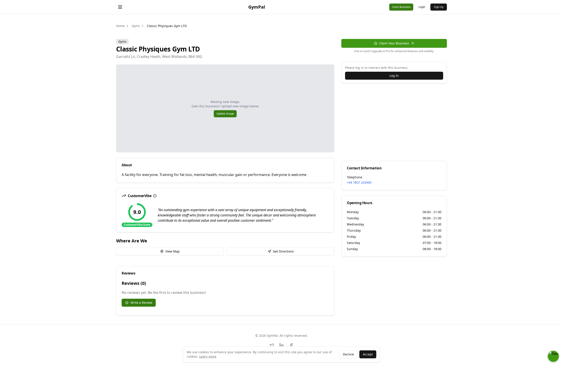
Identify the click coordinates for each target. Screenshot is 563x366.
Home (120, 26)
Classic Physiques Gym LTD (167, 26)
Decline (348, 354)
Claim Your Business (394, 43)
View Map (172, 251)
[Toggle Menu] (120, 7)
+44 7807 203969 (359, 182)
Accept (368, 354)
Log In (394, 75)
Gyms (136, 26)
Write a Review (141, 302)
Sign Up (438, 7)
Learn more (207, 356)
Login (422, 7)
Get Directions (283, 251)
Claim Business (401, 7)
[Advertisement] (394, 125)
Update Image (225, 113)
